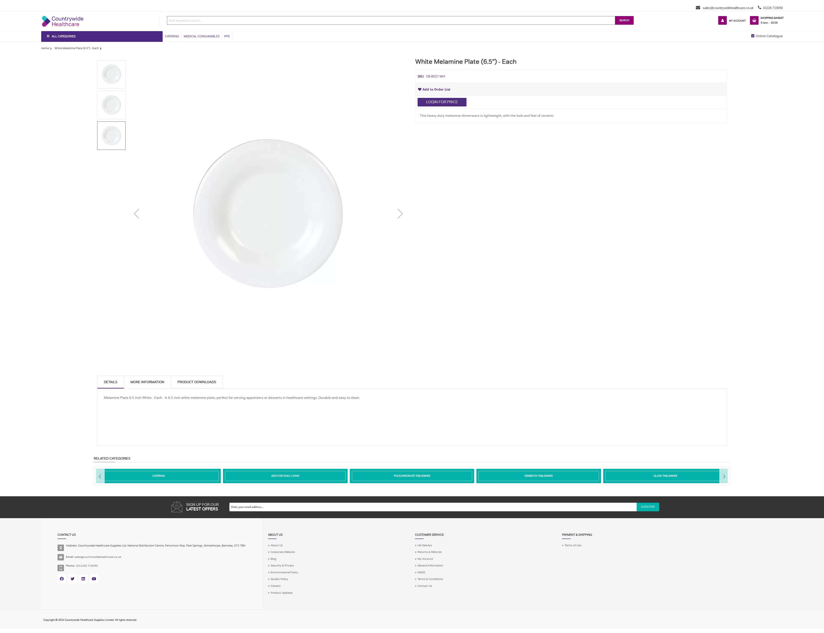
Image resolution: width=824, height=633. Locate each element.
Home (45, 48)
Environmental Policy (284, 572)
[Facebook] (62, 579)
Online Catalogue (769, 36)
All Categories (64, 36)
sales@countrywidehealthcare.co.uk (728, 8)
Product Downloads (196, 382)
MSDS (421, 572)
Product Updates (282, 593)
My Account (737, 20)
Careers (276, 586)
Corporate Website (283, 552)
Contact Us (425, 586)
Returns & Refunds (430, 552)
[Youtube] (94, 579)
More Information (147, 382)
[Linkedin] (83, 579)
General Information (430, 565)
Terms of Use (573, 545)
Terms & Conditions (430, 579)
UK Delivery (425, 545)
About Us (277, 545)
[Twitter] (72, 579)
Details (110, 382)
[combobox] (391, 20)
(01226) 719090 (87, 566)
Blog (273, 559)
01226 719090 (773, 8)
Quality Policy (279, 579)
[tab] (110, 382)
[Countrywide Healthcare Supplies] (62, 16)
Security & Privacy (282, 565)
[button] (136, 213)
